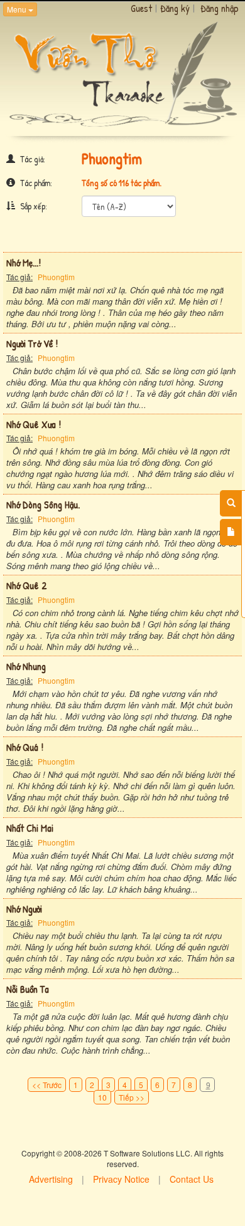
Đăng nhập (219, 8)
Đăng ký (175, 8)
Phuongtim (56, 276)
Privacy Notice (121, 1179)
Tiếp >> (131, 1097)
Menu (17, 9)
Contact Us (192, 1179)
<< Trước (47, 1084)
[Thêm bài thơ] (231, 532)
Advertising (51, 1179)
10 (102, 1097)
